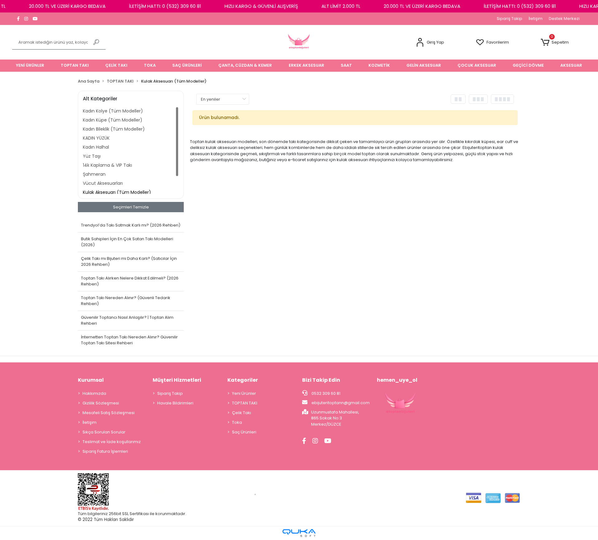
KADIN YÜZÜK (96, 138)
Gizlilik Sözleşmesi (101, 403)
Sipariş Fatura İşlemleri (105, 451)
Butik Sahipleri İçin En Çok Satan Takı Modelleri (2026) (127, 242)
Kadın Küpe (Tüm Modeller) (112, 120)
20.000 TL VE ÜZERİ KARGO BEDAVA (67, 6)
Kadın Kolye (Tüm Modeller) (113, 111)
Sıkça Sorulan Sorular (104, 432)
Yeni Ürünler (244, 393)
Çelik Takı (241, 413)
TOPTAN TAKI (244, 403)
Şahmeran (94, 174)
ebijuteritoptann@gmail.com (340, 403)
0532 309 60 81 (325, 393)
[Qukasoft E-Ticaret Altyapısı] (299, 533)
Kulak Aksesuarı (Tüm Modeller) (117, 192)
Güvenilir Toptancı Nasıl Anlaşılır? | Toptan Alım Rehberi (127, 320)
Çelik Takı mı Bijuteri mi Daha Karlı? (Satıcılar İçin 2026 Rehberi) (129, 262)
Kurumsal (91, 380)
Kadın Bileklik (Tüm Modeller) (114, 129)
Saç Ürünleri (244, 432)
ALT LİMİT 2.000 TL (340, 6)
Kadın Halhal (96, 147)
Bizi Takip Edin (321, 380)
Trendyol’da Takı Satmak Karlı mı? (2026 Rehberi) (130, 225)
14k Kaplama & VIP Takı (107, 165)
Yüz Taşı (92, 156)
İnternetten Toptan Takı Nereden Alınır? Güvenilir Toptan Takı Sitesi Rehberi (129, 340)
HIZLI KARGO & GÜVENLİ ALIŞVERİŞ (261, 6)
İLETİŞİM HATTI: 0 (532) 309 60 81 (165, 6)
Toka (237, 422)
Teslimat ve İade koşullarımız (112, 442)
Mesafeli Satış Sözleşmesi (109, 413)
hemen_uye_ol (397, 380)
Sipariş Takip (509, 19)
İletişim (536, 19)
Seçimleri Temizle (131, 207)
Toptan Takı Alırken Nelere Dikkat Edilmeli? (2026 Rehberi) (129, 281)
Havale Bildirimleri (175, 403)
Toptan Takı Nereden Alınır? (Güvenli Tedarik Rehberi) (125, 301)
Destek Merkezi (564, 19)
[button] (430, 42)
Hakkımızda (94, 393)
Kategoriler (242, 380)
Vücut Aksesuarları (103, 183)
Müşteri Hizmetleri (177, 380)
